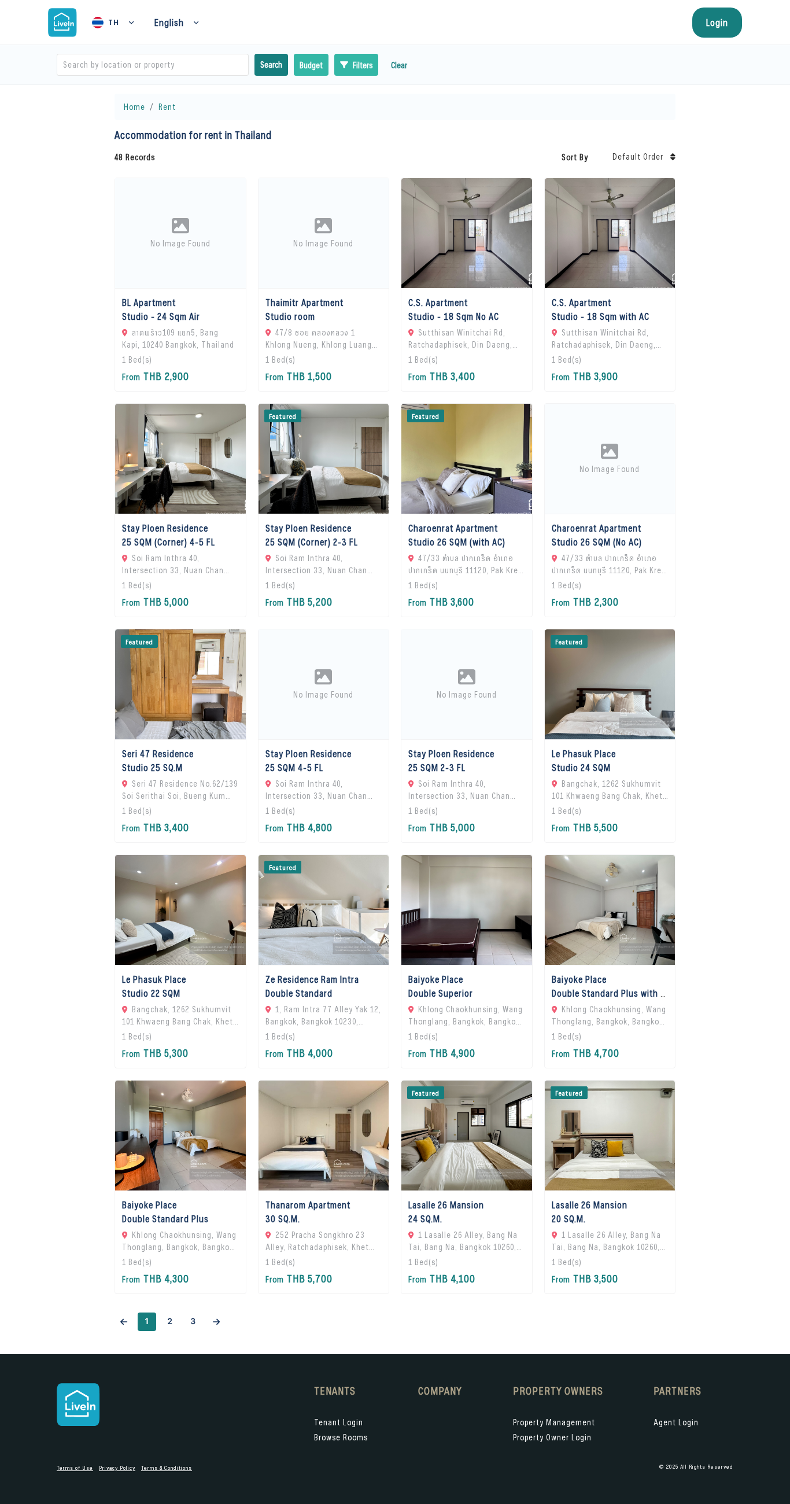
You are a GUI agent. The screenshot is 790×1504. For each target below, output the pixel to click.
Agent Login (676, 1422)
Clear (399, 65)
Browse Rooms (341, 1437)
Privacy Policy (117, 1468)
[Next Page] (216, 1322)
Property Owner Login (552, 1437)
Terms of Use (75, 1468)
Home (134, 107)
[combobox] (64, 64)
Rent (167, 107)
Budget (311, 65)
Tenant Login (338, 1422)
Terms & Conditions (166, 1468)
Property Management (554, 1422)
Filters (362, 65)
